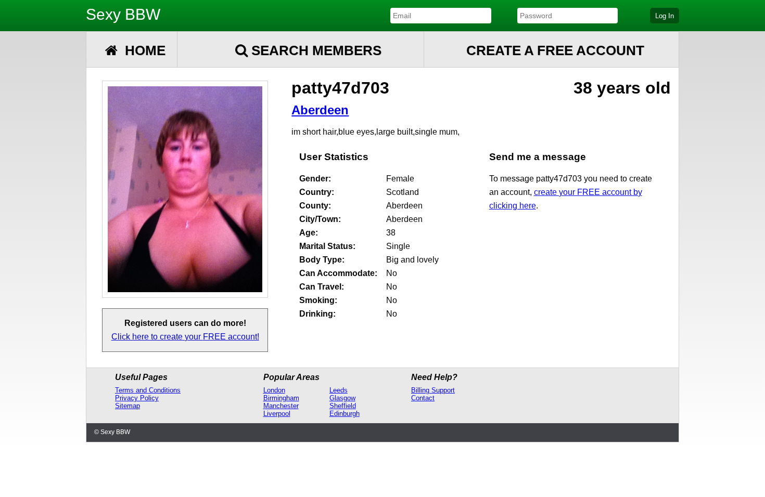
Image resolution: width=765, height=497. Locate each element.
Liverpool (276, 413)
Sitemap (127, 406)
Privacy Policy (137, 398)
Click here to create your (185, 336)
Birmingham (281, 398)
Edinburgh (344, 413)
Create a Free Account (555, 50)
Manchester (281, 406)
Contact (423, 398)
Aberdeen (320, 110)
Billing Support (433, 390)
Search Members (314, 50)
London (274, 390)
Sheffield (342, 406)
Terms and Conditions (148, 390)
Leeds (338, 390)
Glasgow (342, 398)
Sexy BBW (123, 14)
